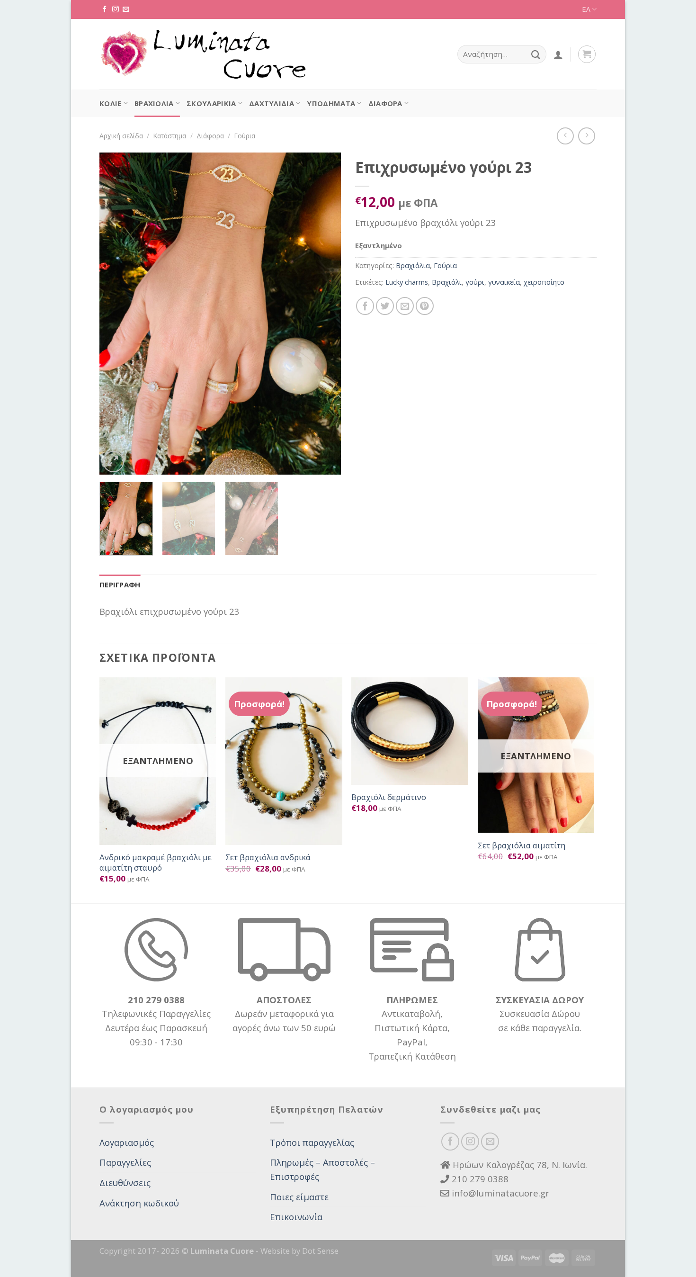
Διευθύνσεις (125, 1182)
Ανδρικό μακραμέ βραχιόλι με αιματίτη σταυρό (155, 862)
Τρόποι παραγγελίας (312, 1142)
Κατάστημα (169, 135)
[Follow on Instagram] (115, 9)
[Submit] (535, 54)
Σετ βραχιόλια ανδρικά (268, 857)
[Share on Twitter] (385, 306)
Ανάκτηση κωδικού (139, 1203)
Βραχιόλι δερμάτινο (388, 797)
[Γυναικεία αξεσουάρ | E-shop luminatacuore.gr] (202, 54)
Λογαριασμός (126, 1142)
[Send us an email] (126, 9)
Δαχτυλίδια (271, 103)
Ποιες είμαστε (299, 1197)
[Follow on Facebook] (104, 9)
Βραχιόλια (154, 103)
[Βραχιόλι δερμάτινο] (409, 731)
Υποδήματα (331, 103)
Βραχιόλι (447, 282)
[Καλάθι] (587, 54)
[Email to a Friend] (405, 306)
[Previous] (116, 313)
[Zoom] (113, 461)
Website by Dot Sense (299, 1250)
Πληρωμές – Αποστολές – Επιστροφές (322, 1169)
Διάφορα (385, 103)
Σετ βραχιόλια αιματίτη (521, 845)
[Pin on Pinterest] (425, 306)
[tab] (120, 585)
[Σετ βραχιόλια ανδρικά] (283, 761)
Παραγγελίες (125, 1162)
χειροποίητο (544, 282)
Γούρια (244, 135)
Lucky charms (406, 282)
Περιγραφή (120, 584)
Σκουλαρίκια (211, 103)
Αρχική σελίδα (121, 135)
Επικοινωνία (296, 1217)
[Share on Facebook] (365, 306)
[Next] (324, 313)
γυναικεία (504, 282)
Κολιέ (110, 103)
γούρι (474, 282)
